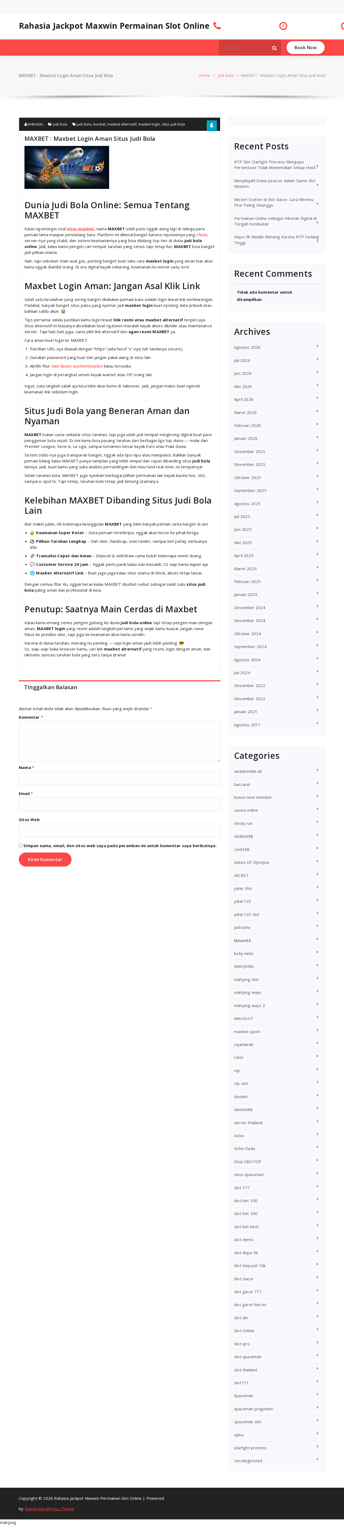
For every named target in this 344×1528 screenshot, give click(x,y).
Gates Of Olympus (251, 862)
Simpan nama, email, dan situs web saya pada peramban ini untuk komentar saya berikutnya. (120, 845)
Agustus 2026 (247, 347)
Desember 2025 (250, 451)
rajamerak (243, 1044)
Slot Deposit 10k (250, 1265)
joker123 (242, 901)
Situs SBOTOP (247, 1161)
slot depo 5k (246, 1252)
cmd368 (241, 849)
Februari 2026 (247, 425)
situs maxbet (80, 228)
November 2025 (250, 464)
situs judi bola (173, 124)
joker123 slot (247, 914)
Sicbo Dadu (244, 1148)
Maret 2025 (245, 568)
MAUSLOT (243, 1018)
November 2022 (250, 698)
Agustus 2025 (247, 503)
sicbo (239, 1135)
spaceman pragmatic (254, 1408)
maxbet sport (247, 1031)
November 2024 (250, 620)
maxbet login (149, 124)
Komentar (31, 717)
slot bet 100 (245, 1200)
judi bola (226, 75)
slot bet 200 (245, 1213)
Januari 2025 (245, 594)
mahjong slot (246, 979)
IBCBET (241, 875)
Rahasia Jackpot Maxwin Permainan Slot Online (114, 26)
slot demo (243, 1239)
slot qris (242, 1343)
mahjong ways (247, 992)
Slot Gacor (244, 1278)
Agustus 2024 (247, 659)
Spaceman (243, 1395)
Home (204, 75)
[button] (274, 47)
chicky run (243, 823)
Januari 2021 (245, 711)
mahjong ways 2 (249, 1005)
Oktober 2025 (247, 477)
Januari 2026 (245, 438)
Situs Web (29, 819)
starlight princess (250, 1447)
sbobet (241, 1096)
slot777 (241, 1382)
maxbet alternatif (122, 124)
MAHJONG (244, 966)
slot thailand (245, 1369)
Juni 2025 (243, 529)
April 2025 (243, 555)
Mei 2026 (243, 386)
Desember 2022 (250, 685)
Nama (26, 767)
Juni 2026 (243, 373)
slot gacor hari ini (250, 1304)
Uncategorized (248, 1460)
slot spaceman (248, 1356)
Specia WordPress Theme (49, 1508)
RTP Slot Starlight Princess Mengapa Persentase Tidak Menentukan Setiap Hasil (275, 164)
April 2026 (243, 399)
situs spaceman (249, 1174)
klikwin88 (242, 940)
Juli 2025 (242, 516)
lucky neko (243, 953)
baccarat (242, 784)
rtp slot (241, 1083)
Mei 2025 (243, 542)
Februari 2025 (247, 581)
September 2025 (250, 490)
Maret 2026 (245, 412)
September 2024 (250, 646)
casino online (246, 810)
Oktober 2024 (247, 633)
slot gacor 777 (248, 1291)
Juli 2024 (242, 672)
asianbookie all (247, 771)
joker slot (243, 888)
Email (26, 793)
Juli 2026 (242, 360)
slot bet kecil (246, 1226)
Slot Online (244, 1330)
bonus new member (253, 797)
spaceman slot (248, 1421)
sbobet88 (243, 1109)
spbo (239, 1434)
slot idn (241, 1317)
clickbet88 (243, 836)
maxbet (99, 124)
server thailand (248, 1122)
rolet (238, 1057)
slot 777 (242, 1187)
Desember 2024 (250, 607)
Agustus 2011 (247, 724)
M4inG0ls (35, 124)
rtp (237, 1070)
